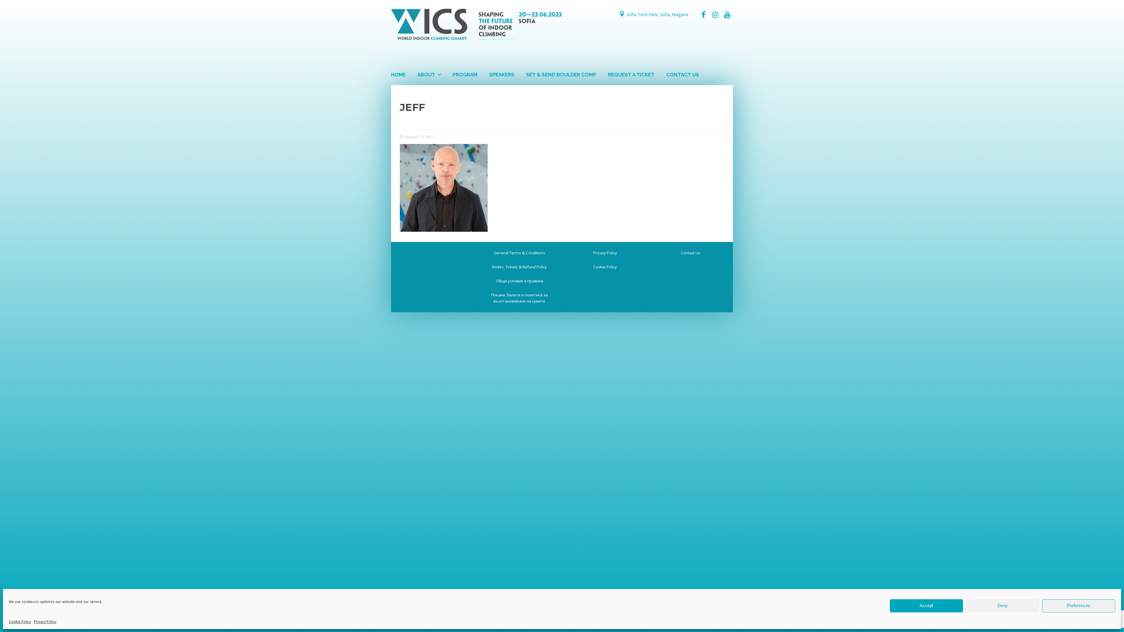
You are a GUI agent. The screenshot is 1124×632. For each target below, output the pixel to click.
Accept (926, 605)
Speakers (501, 75)
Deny (1003, 605)
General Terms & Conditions (519, 252)
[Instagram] (715, 14)
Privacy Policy (45, 621)
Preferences (1078, 605)
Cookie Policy (20, 621)
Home (398, 75)
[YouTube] (727, 14)
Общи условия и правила (519, 281)
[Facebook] (703, 14)
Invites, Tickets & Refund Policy (519, 266)
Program (465, 75)
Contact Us (682, 75)
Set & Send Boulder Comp (561, 75)
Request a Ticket (631, 75)
